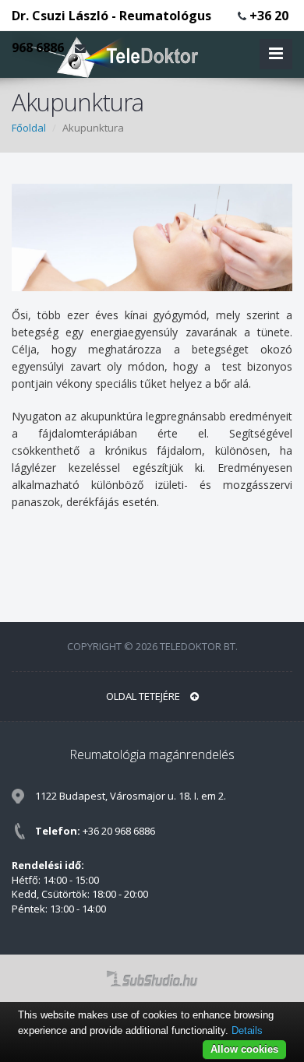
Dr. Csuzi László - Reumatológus (111, 15)
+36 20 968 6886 (119, 831)
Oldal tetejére (144, 696)
